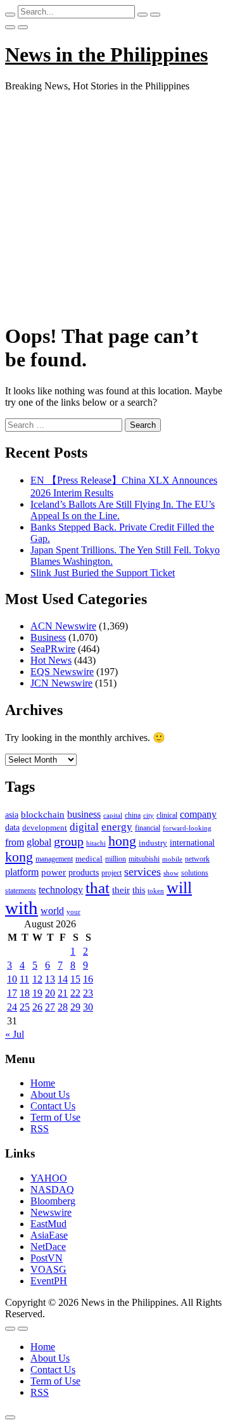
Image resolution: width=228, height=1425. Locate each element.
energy (116, 827)
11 (24, 979)
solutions (194, 872)
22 (75, 993)
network (197, 858)
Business (48, 637)
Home (42, 1083)
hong (122, 841)
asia (11, 815)
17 (12, 993)
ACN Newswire (63, 626)
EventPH (48, 1280)
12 (37, 979)
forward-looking (187, 828)
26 (37, 1007)
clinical (166, 815)
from (14, 842)
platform (22, 872)
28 (63, 1007)
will (179, 888)
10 (12, 979)
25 (25, 1007)
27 (50, 1007)
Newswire (51, 1212)
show (171, 873)
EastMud (48, 1223)
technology (61, 889)
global (39, 842)
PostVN (46, 1258)
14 (63, 979)
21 (63, 993)
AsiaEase (49, 1235)
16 (88, 979)
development (44, 827)
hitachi (96, 843)
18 (25, 993)
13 (50, 979)
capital (112, 815)
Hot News (51, 660)
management (54, 858)
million (115, 858)
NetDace (48, 1246)
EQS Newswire (62, 671)
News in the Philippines (106, 54)
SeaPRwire (52, 648)
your (73, 911)
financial (147, 827)
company (198, 814)
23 (88, 993)
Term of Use (55, 1117)
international (192, 843)
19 (37, 993)
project (111, 872)
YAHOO (48, 1178)
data (12, 827)
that (98, 887)
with (21, 908)
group (69, 841)
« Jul (14, 1034)
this (138, 890)
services (142, 871)
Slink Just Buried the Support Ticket (102, 572)
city (148, 815)
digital (84, 827)
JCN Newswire (61, 683)
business (84, 814)
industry (153, 843)
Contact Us (52, 1105)
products (83, 872)
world (52, 910)
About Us (50, 1094)
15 (75, 979)
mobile (172, 859)
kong (19, 857)
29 (75, 1007)
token (156, 890)
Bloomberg (52, 1201)
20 (50, 993)
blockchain (43, 814)
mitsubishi (144, 858)
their (121, 890)
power (53, 872)
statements (20, 890)
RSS (39, 1128)
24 (12, 1007)
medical (89, 858)
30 (88, 1007)
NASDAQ (52, 1189)
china (133, 815)
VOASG (48, 1269)
